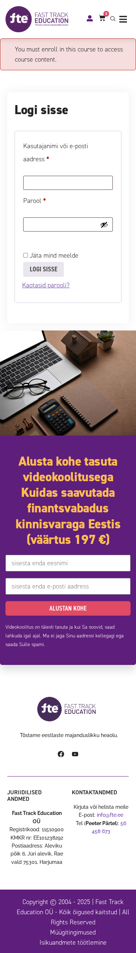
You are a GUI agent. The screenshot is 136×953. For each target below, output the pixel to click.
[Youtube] (75, 754)
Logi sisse (43, 269)
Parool (44, 199)
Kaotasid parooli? (46, 285)
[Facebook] (61, 754)
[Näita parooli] (104, 225)
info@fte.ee (110, 815)
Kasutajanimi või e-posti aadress (55, 151)
